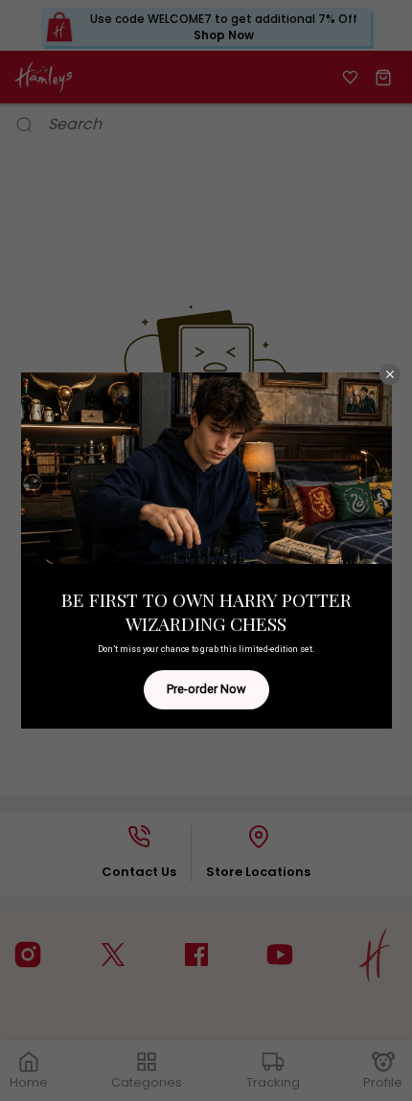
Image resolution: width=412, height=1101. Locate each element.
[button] (390, 374)
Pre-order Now (206, 689)
